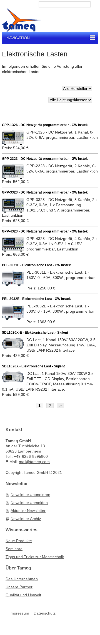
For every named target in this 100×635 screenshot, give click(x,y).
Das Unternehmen (22, 579)
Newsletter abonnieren (30, 494)
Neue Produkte (19, 541)
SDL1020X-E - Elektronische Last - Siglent (35, 333)
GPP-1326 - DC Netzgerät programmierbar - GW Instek (45, 125)
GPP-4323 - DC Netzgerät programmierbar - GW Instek (45, 231)
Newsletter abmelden (29, 502)
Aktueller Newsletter (28, 510)
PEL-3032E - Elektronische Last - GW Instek (36, 299)
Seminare (14, 549)
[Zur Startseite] (21, 20)
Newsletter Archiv (26, 518)
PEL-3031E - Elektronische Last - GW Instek (36, 265)
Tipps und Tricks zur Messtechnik (35, 557)
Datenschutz (45, 613)
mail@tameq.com (34, 461)
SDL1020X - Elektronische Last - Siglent (33, 366)
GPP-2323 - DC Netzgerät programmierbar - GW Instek (45, 159)
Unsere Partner (19, 587)
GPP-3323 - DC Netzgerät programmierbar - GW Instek (45, 192)
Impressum (19, 613)
